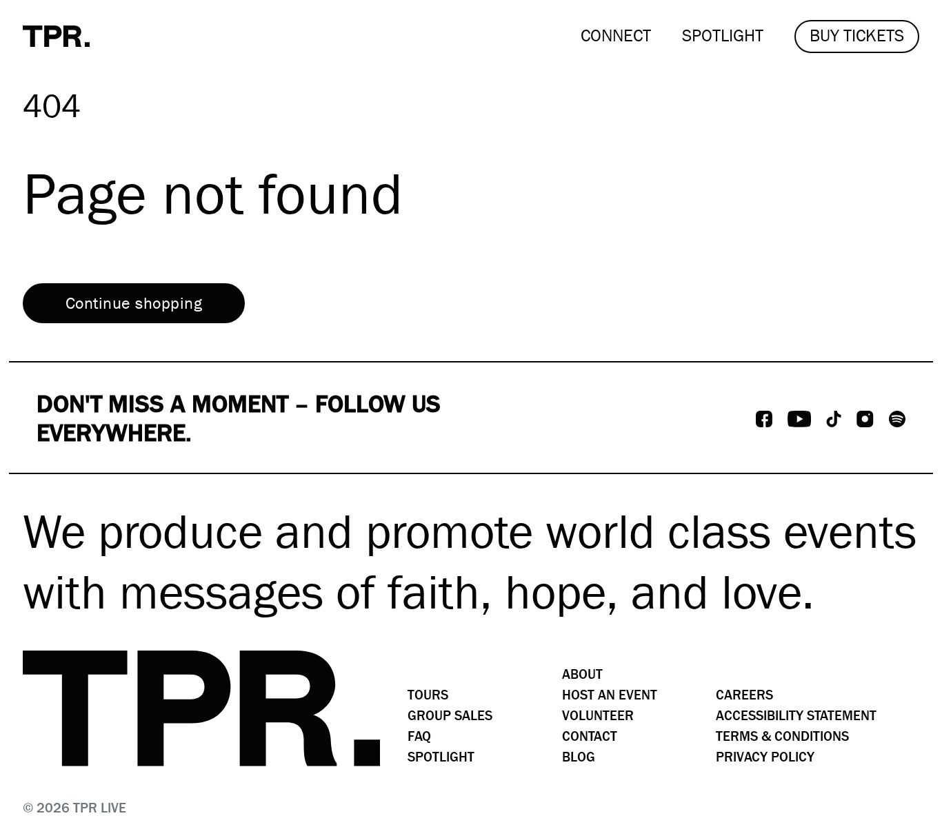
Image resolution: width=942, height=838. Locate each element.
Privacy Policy (765, 757)
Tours (428, 695)
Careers (744, 695)
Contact (589, 736)
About (582, 674)
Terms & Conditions (782, 736)
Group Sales (450, 715)
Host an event (609, 695)
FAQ (419, 736)
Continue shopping (134, 303)
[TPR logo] (201, 708)
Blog (578, 757)
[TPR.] (56, 36)
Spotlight (441, 757)
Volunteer (598, 715)
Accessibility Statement (796, 715)
